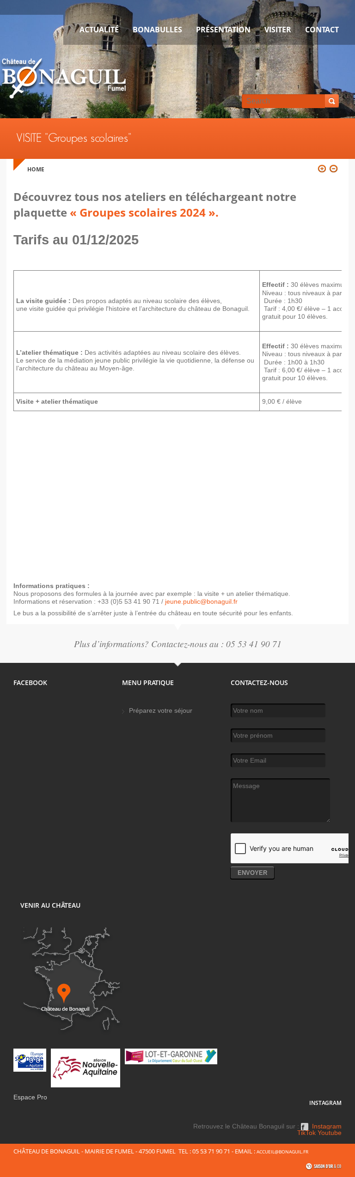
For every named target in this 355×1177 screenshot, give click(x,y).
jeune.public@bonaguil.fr (201, 601)
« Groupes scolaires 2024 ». (143, 212)
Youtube (330, 1133)
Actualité (99, 29)
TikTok (306, 1133)
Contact (322, 29)
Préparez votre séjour (160, 710)
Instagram (327, 1126)
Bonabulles (157, 29)
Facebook (304, 1129)
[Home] (64, 80)
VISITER (277, 29)
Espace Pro (30, 1097)
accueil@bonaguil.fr (282, 1151)
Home (35, 169)
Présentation (223, 29)
